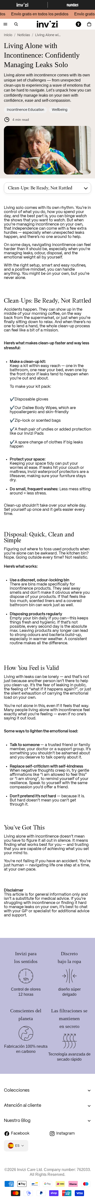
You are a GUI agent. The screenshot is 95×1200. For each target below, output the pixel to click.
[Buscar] (16, 24)
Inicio (8, 35)
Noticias (23, 35)
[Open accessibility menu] (78, 24)
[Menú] (5, 24)
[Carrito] (89, 24)
